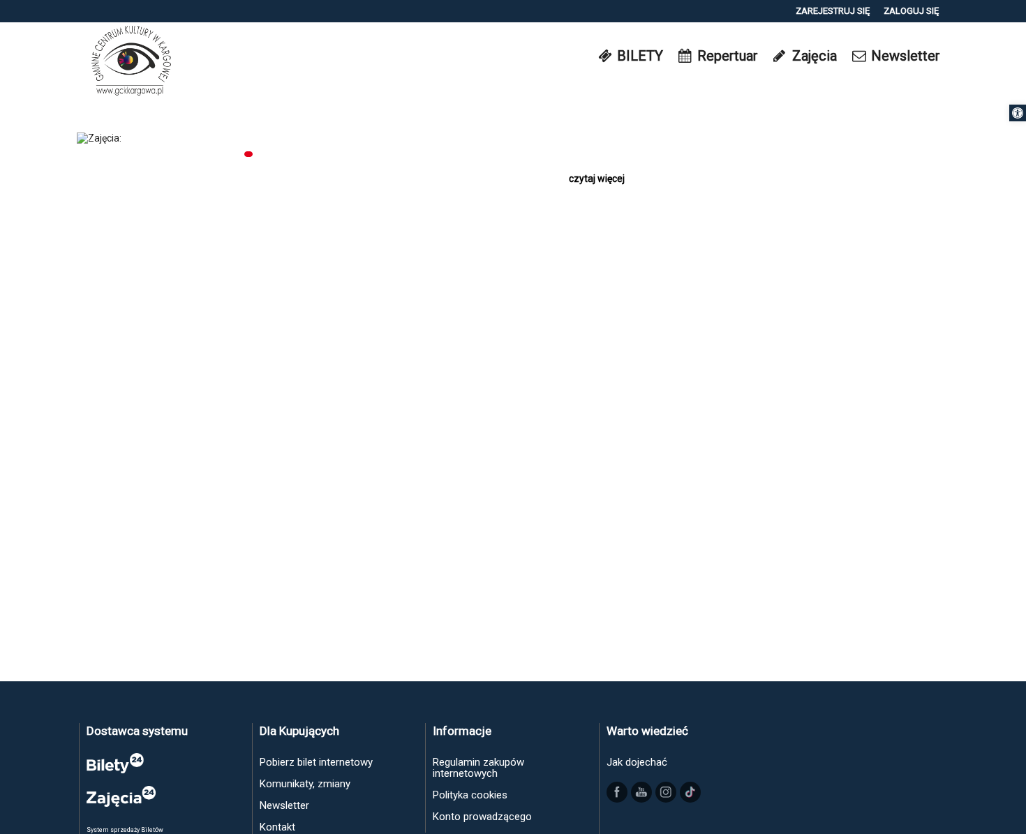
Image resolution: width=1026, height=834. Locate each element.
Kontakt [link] (277, 827)
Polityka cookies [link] (470, 795)
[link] (1017, 113)
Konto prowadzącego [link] (482, 816)
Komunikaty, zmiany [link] (305, 784)
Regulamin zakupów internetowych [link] (478, 768)
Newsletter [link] (284, 805)
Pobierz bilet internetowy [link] (316, 762)
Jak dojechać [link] (637, 762)
